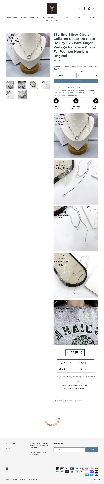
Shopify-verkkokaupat (31, 479)
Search (8, 448)
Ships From (80, 71)
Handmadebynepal (17, 479)
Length (57, 71)
